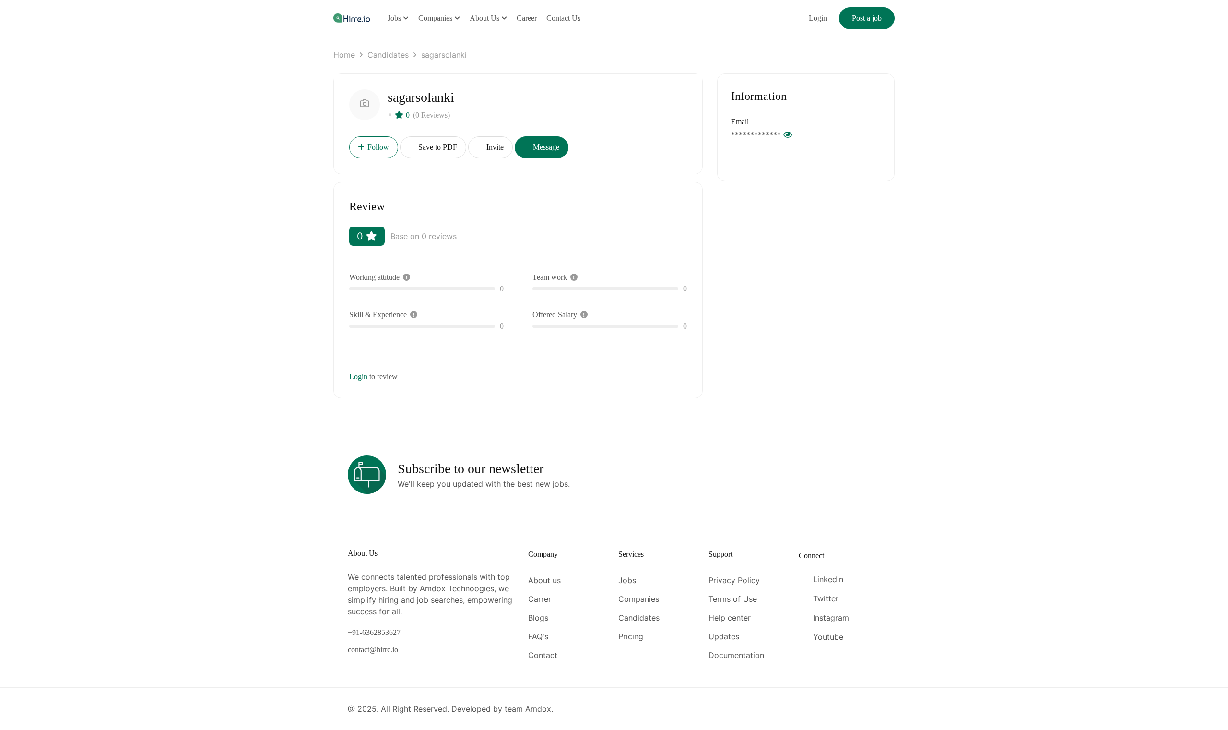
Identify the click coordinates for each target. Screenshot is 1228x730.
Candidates (388, 55)
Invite (494, 147)
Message (545, 147)
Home (344, 55)
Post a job (867, 18)
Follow (378, 147)
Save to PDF (436, 147)
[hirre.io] (352, 17)
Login (818, 18)
